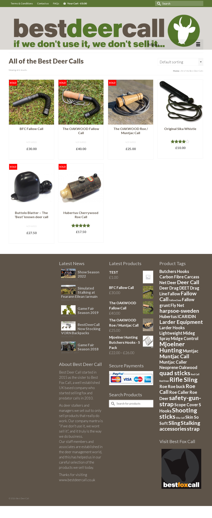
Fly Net (177, 305)
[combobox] (180, 62)
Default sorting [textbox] (171, 62)
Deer (171, 282)
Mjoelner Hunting (172, 347)
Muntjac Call (174, 356)
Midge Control (184, 338)
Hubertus (168, 316)
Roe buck (176, 386)
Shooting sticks (178, 413)
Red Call (195, 374)
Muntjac (190, 350)
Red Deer (164, 381)
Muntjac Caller (173, 361)
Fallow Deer (175, 300)
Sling (174, 423)
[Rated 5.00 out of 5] (81, 225)
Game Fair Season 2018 (88, 347)
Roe (163, 386)
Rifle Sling (184, 379)
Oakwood (188, 367)
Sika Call (180, 417)
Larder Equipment (181, 322)
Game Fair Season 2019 (88, 310)
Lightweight (170, 333)
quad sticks (174, 372)
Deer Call (188, 282)
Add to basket (180, 155)
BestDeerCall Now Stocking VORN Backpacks (80, 328)
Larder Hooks (172, 327)
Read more (31, 156)
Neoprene (168, 367)
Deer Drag (169, 287)
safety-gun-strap (180, 400)
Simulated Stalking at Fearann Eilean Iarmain (79, 292)
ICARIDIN (186, 316)
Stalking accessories (179, 426)
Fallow (174, 293)
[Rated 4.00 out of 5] (180, 141)
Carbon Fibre (171, 276)
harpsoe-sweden (179, 311)
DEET (184, 287)
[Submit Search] (158, 3)
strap (193, 428)
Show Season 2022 (88, 274)
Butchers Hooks (174, 271)
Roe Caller (179, 392)
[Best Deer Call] (106, 29)
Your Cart (77, 3)
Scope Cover (186, 404)
